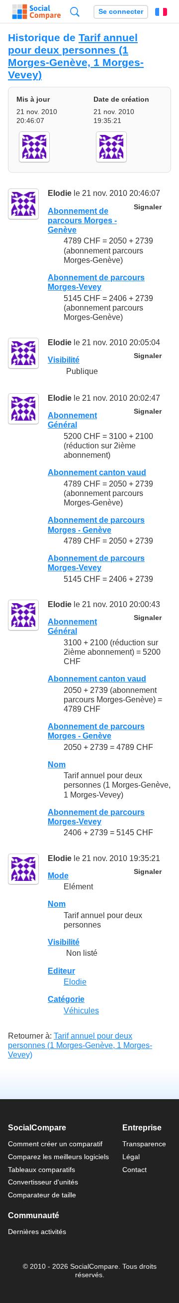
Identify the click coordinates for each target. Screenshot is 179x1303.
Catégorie (66, 999)
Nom (57, 764)
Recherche (75, 11)
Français (161, 12)
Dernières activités (37, 1232)
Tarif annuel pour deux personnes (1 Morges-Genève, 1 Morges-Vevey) (76, 56)
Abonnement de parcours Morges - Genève (82, 220)
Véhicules (81, 1010)
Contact (134, 1170)
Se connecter (120, 11)
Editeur (61, 971)
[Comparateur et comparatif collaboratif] (36, 12)
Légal (131, 1157)
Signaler (148, 207)
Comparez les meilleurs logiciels (58, 1157)
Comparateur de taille (42, 1195)
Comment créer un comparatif (55, 1144)
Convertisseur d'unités (43, 1182)
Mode (58, 875)
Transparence (144, 1144)
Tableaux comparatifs (41, 1170)
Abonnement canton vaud (97, 472)
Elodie (60, 193)
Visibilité (64, 360)
